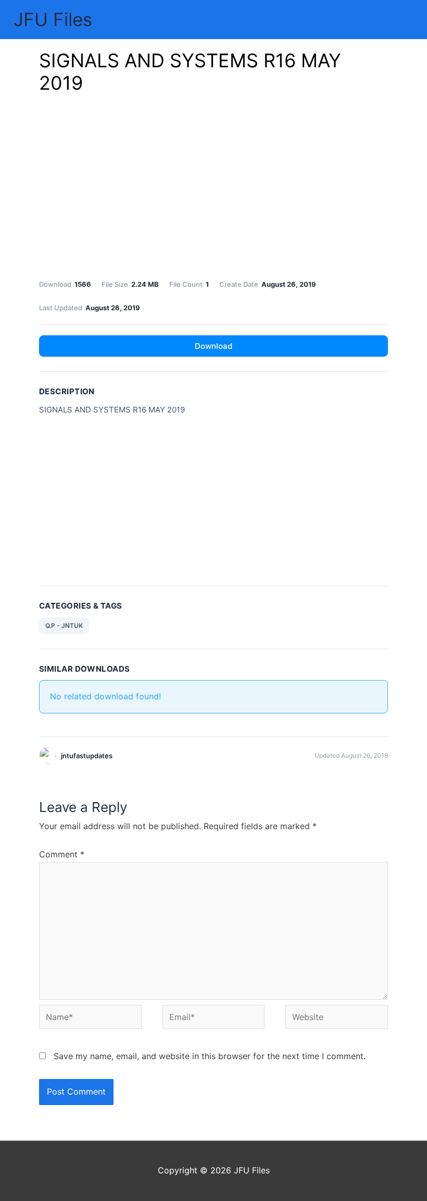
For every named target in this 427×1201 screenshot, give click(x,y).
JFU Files (53, 19)
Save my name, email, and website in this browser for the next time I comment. (210, 1056)
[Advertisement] (213, 189)
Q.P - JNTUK (64, 625)
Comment (61, 854)
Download (213, 346)
